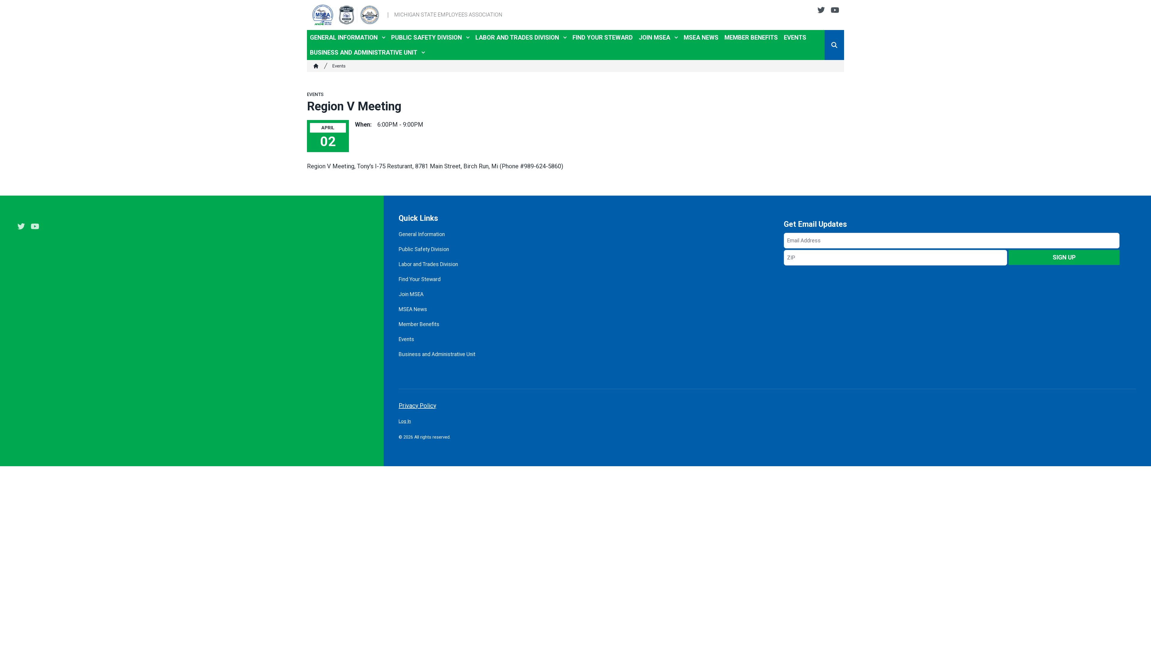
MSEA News (701, 37)
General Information (344, 37)
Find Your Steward (603, 37)
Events (795, 37)
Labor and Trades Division (517, 37)
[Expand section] (384, 37)
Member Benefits (751, 37)
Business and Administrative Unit (363, 52)
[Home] (316, 66)
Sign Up (1064, 257)
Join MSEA (654, 37)
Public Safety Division (426, 37)
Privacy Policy (417, 405)
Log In (405, 421)
